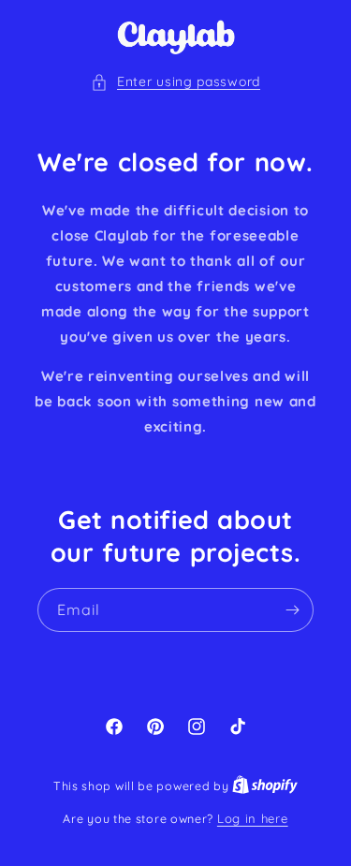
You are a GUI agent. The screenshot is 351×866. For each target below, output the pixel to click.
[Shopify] (265, 785)
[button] (175, 82)
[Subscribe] (292, 610)
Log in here (252, 818)
